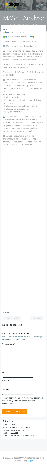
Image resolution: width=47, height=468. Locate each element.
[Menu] (42, 5)
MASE (5, 29)
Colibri (30, 461)
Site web (5, 389)
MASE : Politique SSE (10, 433)
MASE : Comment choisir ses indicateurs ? (18, 436)
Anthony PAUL (8, 32)
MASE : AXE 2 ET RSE (10, 425)
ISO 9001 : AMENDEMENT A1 (14, 430)
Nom (5, 372)
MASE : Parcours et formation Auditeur (17, 427)
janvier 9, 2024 (20, 32)
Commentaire (8, 344)
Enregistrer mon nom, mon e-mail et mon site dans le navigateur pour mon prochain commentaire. (23, 401)
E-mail (5, 380)
